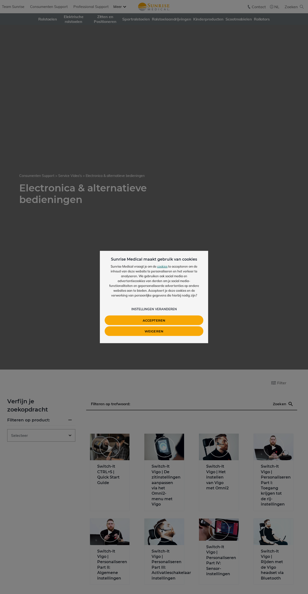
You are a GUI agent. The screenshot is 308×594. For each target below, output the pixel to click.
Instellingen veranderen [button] (154, 309)
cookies (162, 266)
